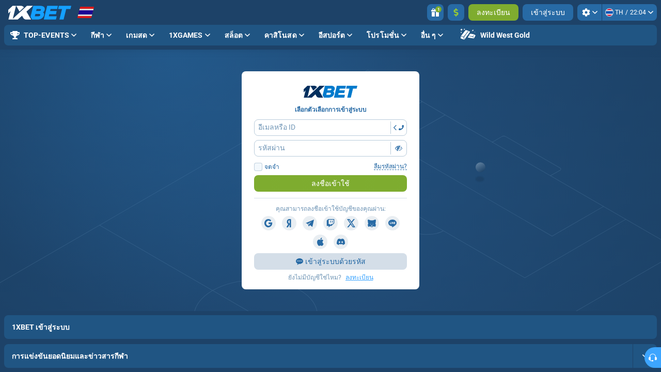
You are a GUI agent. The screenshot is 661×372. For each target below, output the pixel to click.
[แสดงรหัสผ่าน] (398, 148)
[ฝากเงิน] (456, 12)
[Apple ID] (320, 242)
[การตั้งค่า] (589, 12)
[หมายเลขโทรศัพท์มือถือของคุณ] (398, 127)
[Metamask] (372, 223)
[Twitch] (330, 223)
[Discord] (341, 242)
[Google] (268, 223)
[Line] (392, 223)
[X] (351, 223)
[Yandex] (289, 223)
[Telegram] (310, 223)
